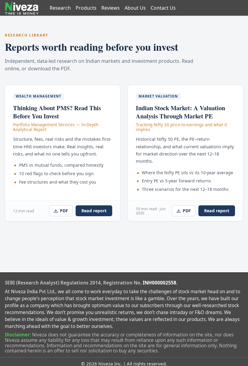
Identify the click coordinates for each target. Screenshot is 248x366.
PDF (64, 211)
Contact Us (163, 8)
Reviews (110, 8)
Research (60, 8)
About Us (135, 8)
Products (86, 8)
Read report (93, 211)
